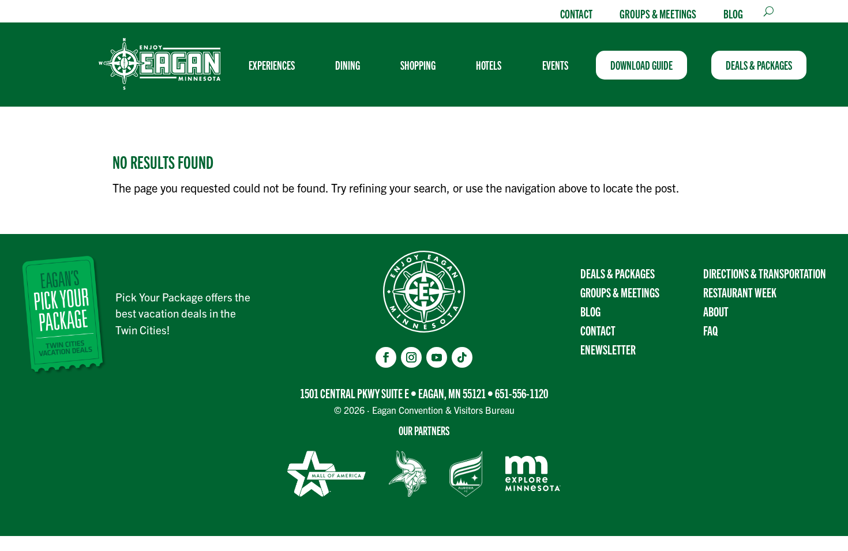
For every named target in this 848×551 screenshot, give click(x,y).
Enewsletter (608, 349)
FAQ (710, 330)
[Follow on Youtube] (436, 357)
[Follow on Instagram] (411, 357)
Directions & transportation (764, 273)
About (716, 311)
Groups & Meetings (658, 13)
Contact (576, 13)
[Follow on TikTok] (462, 357)
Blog (733, 13)
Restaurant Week (739, 292)
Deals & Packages (617, 273)
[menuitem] (276, 65)
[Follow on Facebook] (386, 357)
